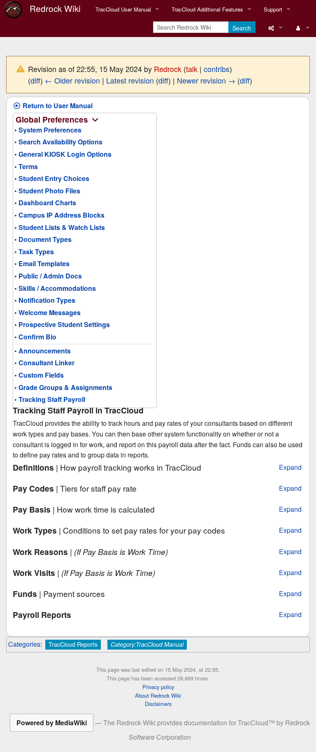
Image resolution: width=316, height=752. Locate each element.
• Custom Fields (39, 375)
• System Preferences (47, 130)
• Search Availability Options (58, 141)
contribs (217, 68)
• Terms (26, 166)
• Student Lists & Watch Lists (59, 227)
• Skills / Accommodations (55, 288)
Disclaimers (158, 704)
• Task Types (34, 251)
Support (273, 9)
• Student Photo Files (47, 190)
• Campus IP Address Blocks (59, 215)
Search (241, 28)
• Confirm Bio (35, 336)
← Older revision (72, 80)
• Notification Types (44, 300)
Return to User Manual (57, 105)
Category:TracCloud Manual (147, 644)
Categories (24, 644)
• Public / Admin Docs (48, 276)
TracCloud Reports (73, 644)
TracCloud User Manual (123, 9)
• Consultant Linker (44, 362)
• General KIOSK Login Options (63, 154)
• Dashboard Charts (45, 202)
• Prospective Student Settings (62, 324)
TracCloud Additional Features (207, 9)
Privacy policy (158, 687)
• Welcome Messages (47, 312)
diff (35, 80)
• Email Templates (42, 263)
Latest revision (130, 80)
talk (192, 68)
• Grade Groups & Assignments (63, 387)
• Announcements (42, 350)
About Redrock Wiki (158, 695)
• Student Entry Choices (51, 178)
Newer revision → (206, 80)
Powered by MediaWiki (51, 722)
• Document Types (43, 239)
